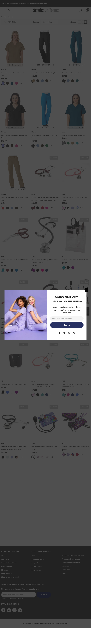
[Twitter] (64, 333)
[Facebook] (59, 333)
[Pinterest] (74, 333)
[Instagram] (69, 333)
